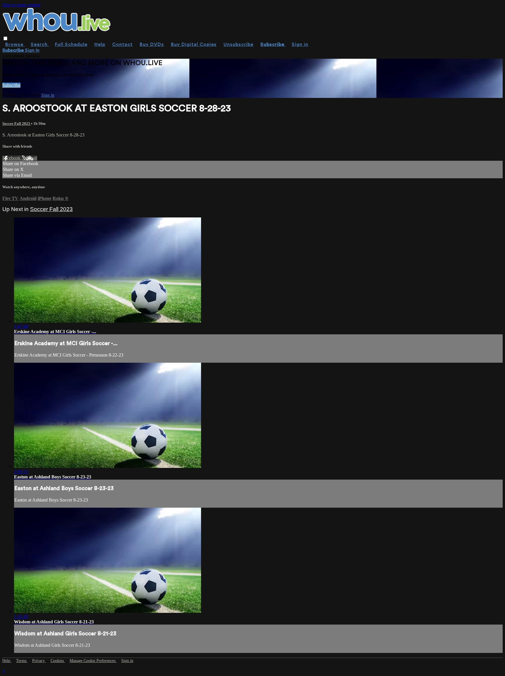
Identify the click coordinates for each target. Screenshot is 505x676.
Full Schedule (71, 44)
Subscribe (11, 85)
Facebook (12, 157)
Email (31, 157)
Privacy (39, 660)
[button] (5, 38)
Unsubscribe (238, 44)
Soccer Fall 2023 (16, 123)
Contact (122, 44)
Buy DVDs (152, 44)
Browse (15, 44)
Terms (21, 660)
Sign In (32, 50)
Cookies (58, 660)
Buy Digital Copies (194, 44)
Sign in (300, 44)
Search (40, 44)
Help (99, 44)
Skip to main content (21, 4)
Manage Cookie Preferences (93, 660)
